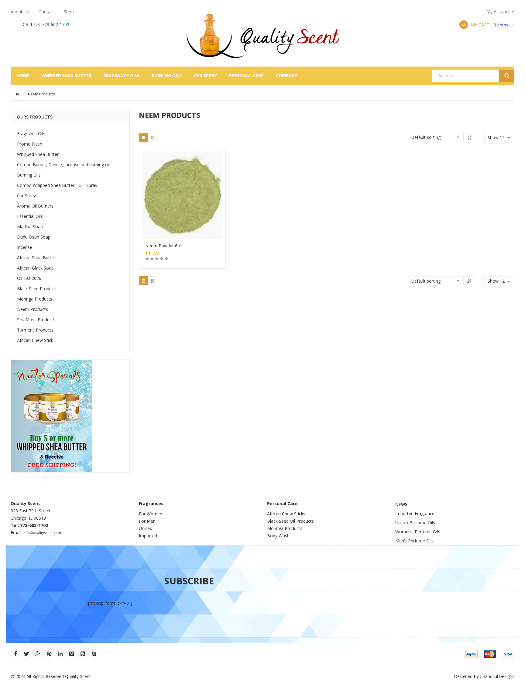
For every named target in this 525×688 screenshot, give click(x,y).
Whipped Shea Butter (66, 75)
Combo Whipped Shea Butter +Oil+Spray (57, 185)
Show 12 (496, 173)
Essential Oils (30, 216)
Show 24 (496, 190)
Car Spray (205, 75)
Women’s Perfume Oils (417, 532)
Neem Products (32, 309)
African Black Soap (35, 268)
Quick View (182, 183)
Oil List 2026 (29, 278)
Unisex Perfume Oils (415, 522)
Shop (69, 12)
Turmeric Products (35, 330)
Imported (148, 535)
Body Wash (278, 535)
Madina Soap (30, 226)
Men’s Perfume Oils (414, 541)
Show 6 (495, 156)
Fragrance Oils (121, 75)
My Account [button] (498, 11)
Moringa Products (34, 299)
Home (23, 75)
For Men (147, 521)
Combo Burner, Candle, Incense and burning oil (63, 164)
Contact (46, 12)
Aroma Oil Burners (35, 206)
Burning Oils (167, 75)
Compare (286, 75)
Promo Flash (29, 144)
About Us (20, 12)
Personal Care (246, 75)
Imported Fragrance (414, 513)
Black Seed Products (37, 288)
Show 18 (496, 181)
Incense (24, 247)
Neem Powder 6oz (163, 246)
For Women (150, 514)
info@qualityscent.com (42, 532)
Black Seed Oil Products (290, 521)
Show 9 (495, 164)
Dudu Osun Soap (33, 237)
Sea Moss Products (36, 319)
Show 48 (496, 198)
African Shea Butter (36, 257)
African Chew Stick (35, 340)
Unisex (146, 528)
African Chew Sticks (286, 514)
